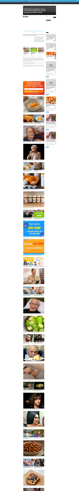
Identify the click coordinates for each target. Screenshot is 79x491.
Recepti (45, 1)
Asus (46, 40)
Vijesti (34, 1)
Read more (47, 94)
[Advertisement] (34, 23)
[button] (55, 1)
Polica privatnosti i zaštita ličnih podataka (33, 3)
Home (23, 3)
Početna (30, 1)
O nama (27, 3)
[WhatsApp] (28, 16)
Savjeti (47, 1)
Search (46, 16)
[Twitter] (25, 16)
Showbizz (50, 1)
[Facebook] (23, 16)
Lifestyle (41, 1)
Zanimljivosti (37, 1)
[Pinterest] (26, 16)
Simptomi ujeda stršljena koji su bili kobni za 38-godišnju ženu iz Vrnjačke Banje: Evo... (51, 123)
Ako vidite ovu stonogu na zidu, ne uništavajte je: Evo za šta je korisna (50, 39)
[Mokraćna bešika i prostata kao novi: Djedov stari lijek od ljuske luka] (51, 100)
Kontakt (25, 3)
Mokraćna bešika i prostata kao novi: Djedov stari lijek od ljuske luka (50, 57)
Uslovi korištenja (38, 3)
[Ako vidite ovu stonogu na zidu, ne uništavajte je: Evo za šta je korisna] (51, 65)
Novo (32, 1)
